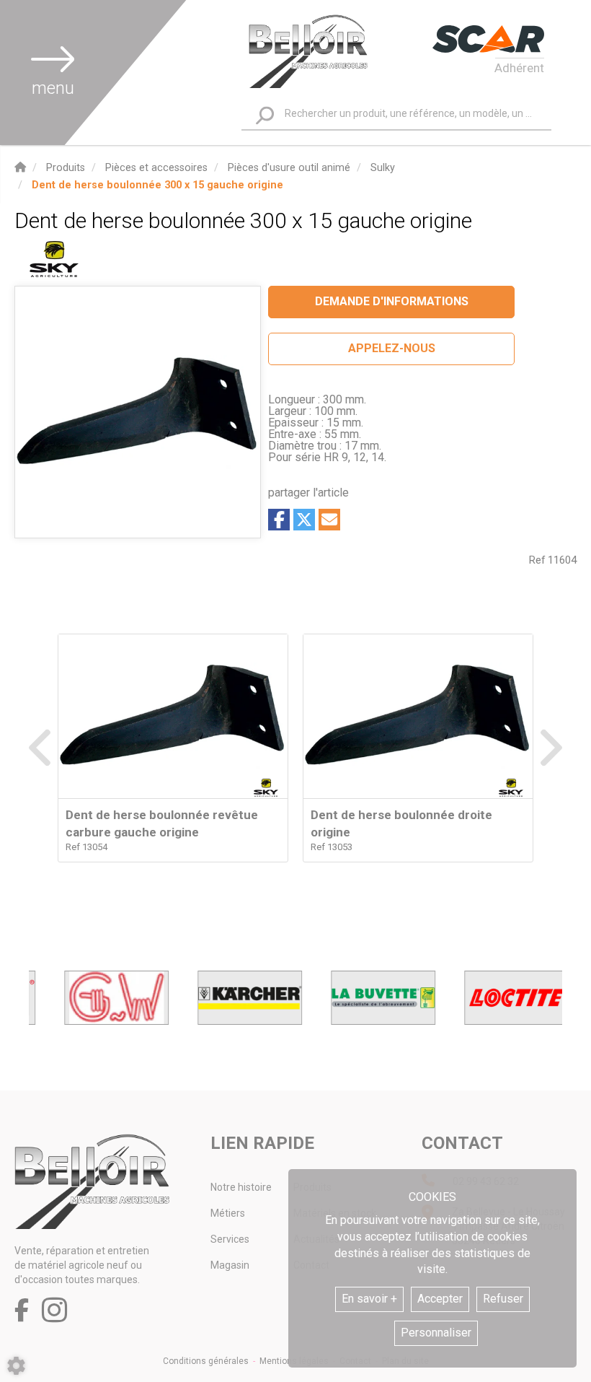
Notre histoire (241, 1187)
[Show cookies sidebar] (16, 1366)
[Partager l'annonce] (329, 519)
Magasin (229, 1265)
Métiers (227, 1213)
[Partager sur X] (304, 519)
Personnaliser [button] (436, 1332)
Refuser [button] (503, 1299)
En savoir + (369, 1299)
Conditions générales (206, 1361)
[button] (157, 185)
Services (229, 1239)
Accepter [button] (440, 1299)
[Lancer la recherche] (265, 115)
